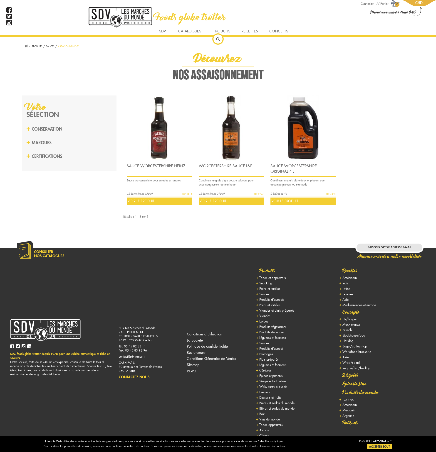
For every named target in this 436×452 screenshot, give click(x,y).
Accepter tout (379, 446)
